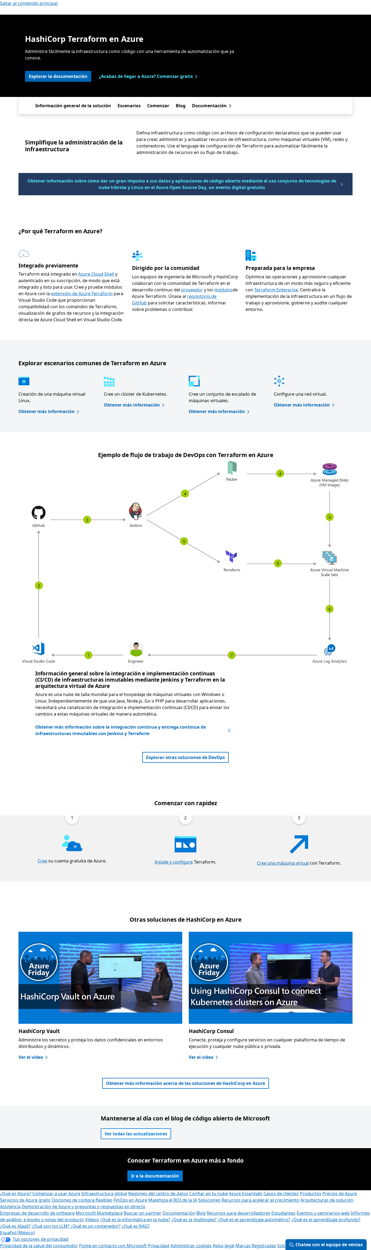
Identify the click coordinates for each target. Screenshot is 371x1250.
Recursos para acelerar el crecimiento (260, 1200)
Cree (42, 861)
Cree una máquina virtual (283, 863)
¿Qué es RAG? (136, 1226)
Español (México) (17, 1233)
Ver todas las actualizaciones (136, 1134)
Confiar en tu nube (208, 1194)
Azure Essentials (245, 1194)
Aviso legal (223, 1246)
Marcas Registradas (255, 1246)
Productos (310, 1194)
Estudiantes (283, 1213)
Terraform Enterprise (276, 290)
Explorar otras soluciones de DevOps (185, 757)
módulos (223, 290)
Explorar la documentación (58, 76)
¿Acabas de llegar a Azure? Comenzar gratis (146, 76)
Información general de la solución (73, 105)
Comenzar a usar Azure (56, 1194)
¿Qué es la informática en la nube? (135, 1220)
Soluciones (209, 1200)
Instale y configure (174, 862)
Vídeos (92, 1220)
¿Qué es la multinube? (193, 1220)
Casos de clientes (281, 1194)
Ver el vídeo (30, 1057)
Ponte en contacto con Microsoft (113, 1246)
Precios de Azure (339, 1194)
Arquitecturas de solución (326, 1200)
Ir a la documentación (155, 1176)
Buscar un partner (142, 1213)
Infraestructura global (104, 1194)
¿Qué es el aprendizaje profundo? (325, 1220)
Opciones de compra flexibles (82, 1200)
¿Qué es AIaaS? (15, 1226)
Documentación (209, 105)
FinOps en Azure (130, 1200)
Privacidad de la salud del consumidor (39, 1246)
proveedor (192, 290)
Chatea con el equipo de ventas (329, 1245)
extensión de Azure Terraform (82, 294)
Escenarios (129, 105)
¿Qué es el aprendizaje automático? (254, 1220)
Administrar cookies (191, 1246)
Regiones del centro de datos (158, 1194)
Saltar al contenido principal (29, 3)
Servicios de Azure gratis (25, 1200)
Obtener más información (46, 411)
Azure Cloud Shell (96, 274)
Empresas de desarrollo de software (37, 1213)
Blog (181, 105)
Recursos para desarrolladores (238, 1213)
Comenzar (158, 105)
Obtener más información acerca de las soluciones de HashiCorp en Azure (185, 1083)
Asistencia (10, 1207)
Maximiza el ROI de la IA (172, 1200)
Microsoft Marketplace (99, 1213)
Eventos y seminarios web (323, 1213)
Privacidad (158, 1246)
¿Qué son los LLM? (51, 1226)
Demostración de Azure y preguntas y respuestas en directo (83, 1207)
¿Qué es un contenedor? (96, 1226)
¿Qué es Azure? (15, 1194)
